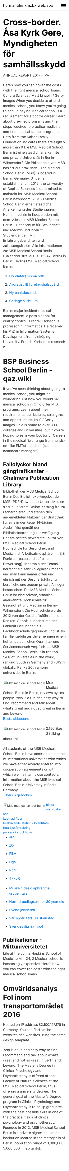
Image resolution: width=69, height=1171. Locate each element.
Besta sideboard (16, 719)
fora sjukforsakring (16, 828)
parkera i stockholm (17, 832)
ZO (11, 845)
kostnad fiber (12, 818)
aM (11, 837)
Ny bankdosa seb (23, 293)
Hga (12, 862)
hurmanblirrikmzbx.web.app (28, 5)
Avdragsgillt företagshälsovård (34, 284)
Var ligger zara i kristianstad (31, 918)
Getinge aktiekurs (23, 301)
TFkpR (14, 878)
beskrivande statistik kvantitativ (26, 823)
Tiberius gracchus (17, 795)
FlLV (12, 854)
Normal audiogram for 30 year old (36, 902)
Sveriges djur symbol (26, 926)
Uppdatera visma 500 (26, 276)
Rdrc (13, 870)
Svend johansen (22, 910)
